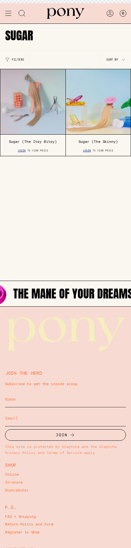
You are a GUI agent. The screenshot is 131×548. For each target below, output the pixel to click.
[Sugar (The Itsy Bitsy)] (33, 101)
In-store (14, 482)
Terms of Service (64, 452)
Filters (18, 59)
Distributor (17, 490)
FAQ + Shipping (20, 516)
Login (22, 150)
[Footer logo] (65, 332)
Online (12, 474)
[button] (22, 13)
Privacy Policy (20, 452)
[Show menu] (8, 13)
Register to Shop (22, 532)
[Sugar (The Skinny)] (98, 101)
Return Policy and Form (29, 524)
